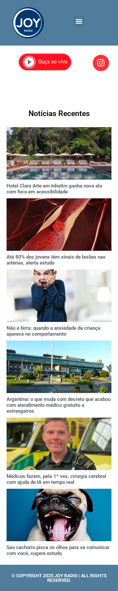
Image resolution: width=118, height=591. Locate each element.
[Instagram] (101, 63)
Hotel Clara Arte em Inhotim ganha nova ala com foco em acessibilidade (54, 189)
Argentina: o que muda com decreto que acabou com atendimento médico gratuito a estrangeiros (58, 405)
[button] (79, 21)
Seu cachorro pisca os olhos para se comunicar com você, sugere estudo (58, 550)
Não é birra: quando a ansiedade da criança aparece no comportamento (53, 331)
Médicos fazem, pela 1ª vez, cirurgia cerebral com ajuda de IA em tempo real (56, 479)
